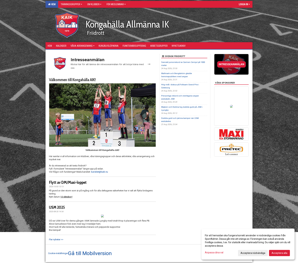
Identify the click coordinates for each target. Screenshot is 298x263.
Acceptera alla (279, 253)
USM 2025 (57, 207)
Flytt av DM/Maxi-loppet (68, 182)
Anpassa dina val (214, 252)
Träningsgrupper (70, 4)
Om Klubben (93, 4)
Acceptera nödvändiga (253, 253)
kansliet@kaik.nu (99, 172)
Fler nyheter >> (56, 239)
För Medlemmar (115, 4)
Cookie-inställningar (58, 253)
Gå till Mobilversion (90, 253)
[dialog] (248, 244)
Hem (53, 4)
